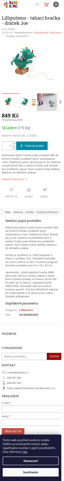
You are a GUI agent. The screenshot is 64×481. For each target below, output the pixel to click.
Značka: (17, 36)
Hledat (54, 356)
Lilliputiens (26, 310)
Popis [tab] (8, 212)
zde (24, 452)
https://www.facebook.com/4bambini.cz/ (31, 388)
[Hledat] (37, 4)
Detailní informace (13, 179)
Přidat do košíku (34, 145)
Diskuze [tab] (18, 212)
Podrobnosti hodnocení (48, 32)
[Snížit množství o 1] (14, 148)
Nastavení (30, 461)
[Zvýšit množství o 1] (14, 144)
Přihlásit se (13, 431)
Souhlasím (30, 472)
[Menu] (56, 4)
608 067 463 (14, 377)
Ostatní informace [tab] (47, 212)
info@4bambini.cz (18, 372)
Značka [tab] (29, 212)
